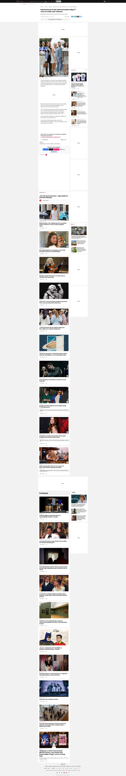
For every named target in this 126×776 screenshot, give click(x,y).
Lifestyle (46, 6)
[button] (67, 16)
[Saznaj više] (86, 224)
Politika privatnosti (74, 770)
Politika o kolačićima (68, 770)
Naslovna (42, 6)
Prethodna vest (45, 139)
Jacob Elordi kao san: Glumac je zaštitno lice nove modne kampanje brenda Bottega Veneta (54, 410)
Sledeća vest (63, 139)
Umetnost (50, 6)
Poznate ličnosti (43, 143)
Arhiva (79, 770)
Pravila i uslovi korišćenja (57, 770)
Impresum (51, 770)
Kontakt (63, 770)
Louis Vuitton (57, 143)
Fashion (52, 143)
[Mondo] (49, 768)
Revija (48, 143)
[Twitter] (59, 773)
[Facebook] (57, 773)
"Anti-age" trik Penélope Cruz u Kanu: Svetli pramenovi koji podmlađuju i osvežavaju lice (54, 440)
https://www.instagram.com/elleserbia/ (51, 137)
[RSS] (69, 773)
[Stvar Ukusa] (80, 768)
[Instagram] (62, 773)
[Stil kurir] (56, 768)
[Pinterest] (64, 773)
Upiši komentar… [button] (46, 200)
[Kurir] (45, 768)
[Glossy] (59, 768)
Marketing (47, 770)
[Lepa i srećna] (63, 768)
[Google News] (67, 773)
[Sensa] (71, 768)
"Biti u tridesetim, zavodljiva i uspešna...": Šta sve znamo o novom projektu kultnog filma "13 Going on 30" (54, 471)
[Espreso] (53, 768)
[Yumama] (75, 768)
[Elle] (18, 1)
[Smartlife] (67, 768)
